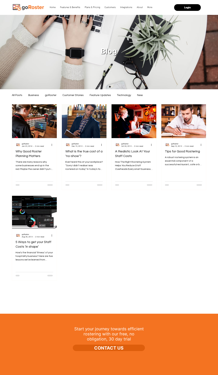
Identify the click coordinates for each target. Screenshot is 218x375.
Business (33, 95)
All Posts (17, 95)
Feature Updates (100, 95)
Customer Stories (73, 95)
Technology (124, 95)
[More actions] (53, 145)
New (140, 95)
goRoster (51, 95)
